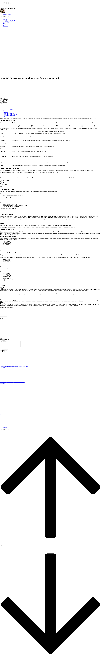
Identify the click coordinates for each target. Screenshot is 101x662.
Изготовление (5, 24)
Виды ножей (5, 19)
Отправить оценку (4, 316)
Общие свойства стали (7, 110)
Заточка (4, 23)
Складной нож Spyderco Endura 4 (8, 113)
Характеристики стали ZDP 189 (8, 107)
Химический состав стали (7, 106)
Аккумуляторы (5, 26)
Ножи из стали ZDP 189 (7, 112)
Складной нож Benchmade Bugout (9, 115)
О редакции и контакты (7, 14)
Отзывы (4, 116)
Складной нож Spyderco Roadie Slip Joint (10, 114)
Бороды (4, 25)
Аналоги (4, 111)
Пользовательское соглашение (8, 426)
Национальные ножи (8, 21)
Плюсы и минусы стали (7, 108)
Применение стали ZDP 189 (8, 109)
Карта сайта (5, 427)
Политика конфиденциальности (8, 425)
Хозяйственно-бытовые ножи (10, 20)
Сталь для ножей (6, 22)
